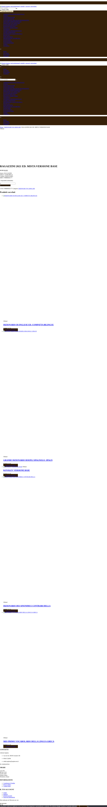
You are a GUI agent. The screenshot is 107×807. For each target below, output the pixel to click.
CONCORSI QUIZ (8, 18)
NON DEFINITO (8, 37)
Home (5, 51)
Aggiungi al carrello (5, 185)
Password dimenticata (9, 797)
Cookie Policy (7, 786)
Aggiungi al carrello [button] (10, 329)
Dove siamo (6, 54)
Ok (78, 806)
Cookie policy (83, 806)
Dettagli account (7, 795)
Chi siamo (6, 53)
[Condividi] (4, 803)
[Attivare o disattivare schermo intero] (2, 803)
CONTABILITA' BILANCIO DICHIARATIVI (16, 20)
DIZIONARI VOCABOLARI (11, 23)
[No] (88, 806)
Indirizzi (5, 794)
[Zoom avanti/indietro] (0, 803)
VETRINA (6, 46)
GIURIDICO (6, 29)
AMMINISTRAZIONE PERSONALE (13, 14)
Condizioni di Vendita (9, 783)
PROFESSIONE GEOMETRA (11, 38)
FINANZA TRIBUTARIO (10, 28)
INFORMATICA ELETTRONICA (12, 34)
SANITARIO (7, 40)
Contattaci (6, 56)
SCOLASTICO (7, 41)
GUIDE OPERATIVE (9, 32)
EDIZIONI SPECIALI (9, 26)
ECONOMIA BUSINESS (10, 25)
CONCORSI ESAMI (9, 17)
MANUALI (6, 35)
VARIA (5, 44)
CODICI (5, 15)
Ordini (5, 792)
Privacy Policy (7, 784)
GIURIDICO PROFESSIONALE (12, 31)
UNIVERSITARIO (8, 43)
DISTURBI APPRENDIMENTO (12, 21)
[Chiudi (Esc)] (5, 803)
